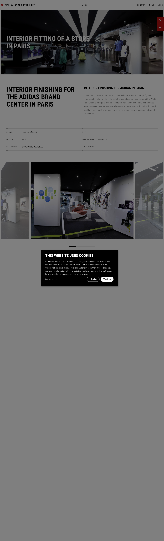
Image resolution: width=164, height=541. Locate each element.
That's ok (107, 279)
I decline (93, 279)
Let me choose (51, 279)
